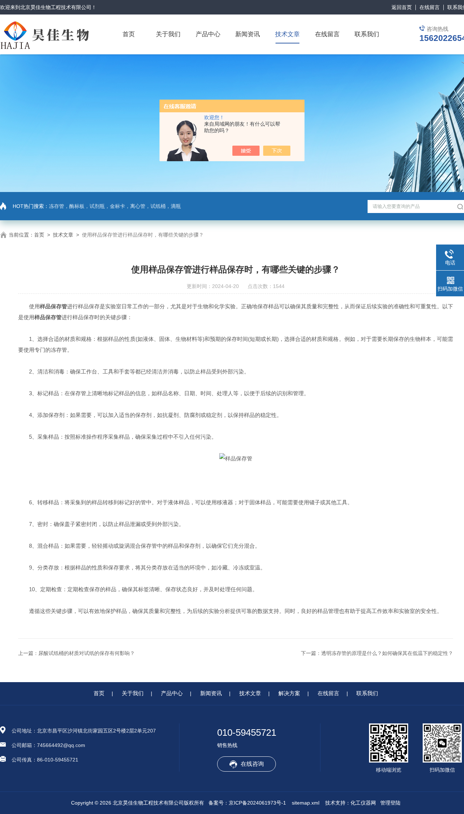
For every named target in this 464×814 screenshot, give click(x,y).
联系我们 (367, 34)
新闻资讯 (247, 34)
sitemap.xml (305, 803)
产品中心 (208, 34)
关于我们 (168, 34)
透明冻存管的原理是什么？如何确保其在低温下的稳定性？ (387, 653)
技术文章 (287, 34)
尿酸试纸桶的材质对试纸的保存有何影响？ (86, 653)
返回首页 (402, 7)
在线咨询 (252, 764)
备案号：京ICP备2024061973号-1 (247, 803)
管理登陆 (390, 803)
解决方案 (289, 693)
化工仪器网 (363, 803)
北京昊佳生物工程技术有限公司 (55, 7)
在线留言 (429, 7)
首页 (129, 34)
